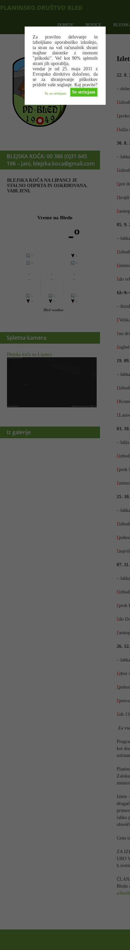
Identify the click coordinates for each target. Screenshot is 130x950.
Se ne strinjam (55, 93)
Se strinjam (83, 92)
